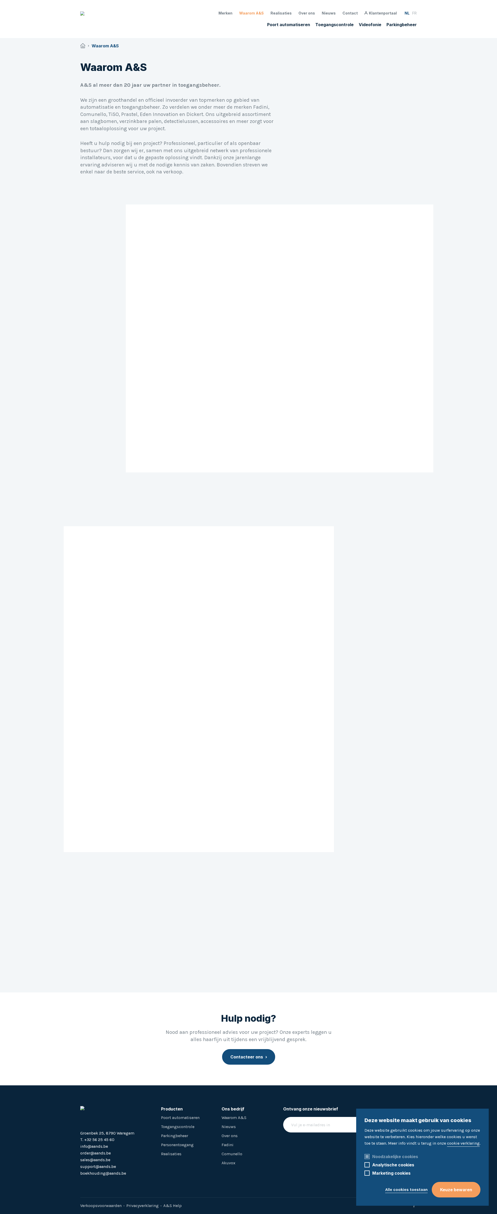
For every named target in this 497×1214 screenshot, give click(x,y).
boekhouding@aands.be (103, 1173)
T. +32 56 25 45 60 (97, 1139)
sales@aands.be (95, 1159)
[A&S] (119, 19)
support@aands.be (98, 1166)
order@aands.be (95, 1153)
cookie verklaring (463, 1143)
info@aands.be (94, 1146)
